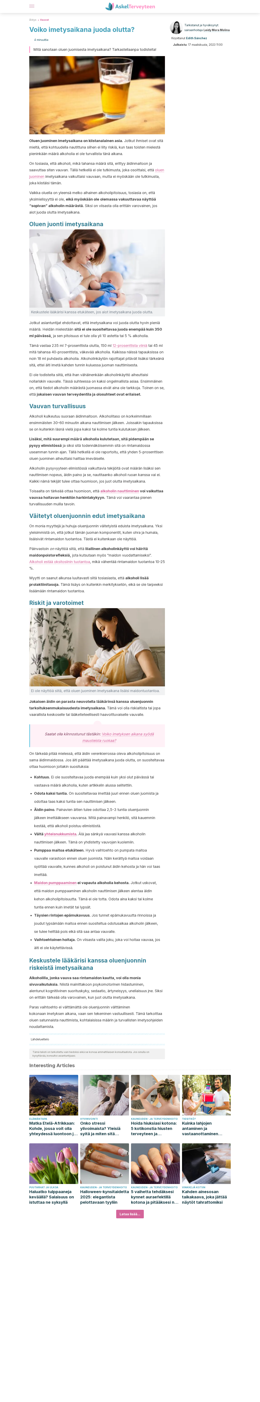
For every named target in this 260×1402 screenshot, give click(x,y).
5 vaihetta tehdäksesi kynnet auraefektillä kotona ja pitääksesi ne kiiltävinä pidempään (154, 1197)
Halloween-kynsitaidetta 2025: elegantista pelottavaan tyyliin (104, 1197)
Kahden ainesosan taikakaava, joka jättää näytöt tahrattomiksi (204, 1197)
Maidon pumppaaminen (55, 883)
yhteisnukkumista (60, 834)
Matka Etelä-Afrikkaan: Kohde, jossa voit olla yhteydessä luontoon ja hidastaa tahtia (52, 1128)
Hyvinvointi (89, 1118)
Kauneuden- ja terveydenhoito (154, 1118)
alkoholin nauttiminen (119, 491)
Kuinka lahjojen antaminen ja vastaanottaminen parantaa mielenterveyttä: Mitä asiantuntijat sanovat (203, 1128)
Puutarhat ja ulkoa (43, 1187)
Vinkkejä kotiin (193, 1187)
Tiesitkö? (189, 1118)
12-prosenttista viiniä (130, 345)
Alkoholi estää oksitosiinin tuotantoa (59, 562)
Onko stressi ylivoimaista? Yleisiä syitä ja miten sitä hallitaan (100, 1128)
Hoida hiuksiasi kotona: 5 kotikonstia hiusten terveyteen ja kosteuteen (154, 1128)
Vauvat (44, 19)
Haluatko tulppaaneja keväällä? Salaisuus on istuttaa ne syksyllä (51, 1197)
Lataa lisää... (130, 1214)
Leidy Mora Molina (217, 30)
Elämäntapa (38, 1118)
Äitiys (32, 19)
